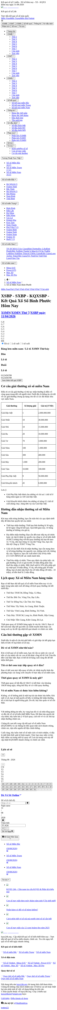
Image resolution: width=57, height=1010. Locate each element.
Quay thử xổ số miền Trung (38, 976)
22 (51, 787)
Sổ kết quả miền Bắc (20, 103)
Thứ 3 (14, 39)
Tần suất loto (17, 120)
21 (47, 787)
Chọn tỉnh (5, 823)
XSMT (11, 24)
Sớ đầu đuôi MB (19, 125)
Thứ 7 (14, 49)
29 (15, 784)
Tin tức (22, 26)
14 (19, 787)
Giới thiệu (5, 998)
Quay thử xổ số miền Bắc (14, 976)
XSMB (4, 24)
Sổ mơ (14, 26)
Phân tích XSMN (19, 140)
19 (39, 787)
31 (23, 784)
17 (31, 787)
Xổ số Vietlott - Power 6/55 (39, 963)
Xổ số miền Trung (26, 952)
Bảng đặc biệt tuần (19, 113)
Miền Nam (5, 18)
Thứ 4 (14, 41)
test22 (6, 1008)
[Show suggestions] (3, 828)
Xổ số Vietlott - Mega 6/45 (14, 963)
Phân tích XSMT (19, 138)
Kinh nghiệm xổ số (20, 148)
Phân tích (6, 26)
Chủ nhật (15, 51)
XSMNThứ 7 (20, 312)
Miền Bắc (24, 18)
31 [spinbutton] (2, 808)
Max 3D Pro (11, 275)
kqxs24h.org (22, 984)
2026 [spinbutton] (3, 817)
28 (11, 784)
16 (27, 787)
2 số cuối (15, 343)
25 (11, 790)
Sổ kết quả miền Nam (21, 107)
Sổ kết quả (27, 24)
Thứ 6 (14, 46)
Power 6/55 (11, 270)
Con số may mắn (19, 151)
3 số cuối (26, 343)
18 (35, 787)
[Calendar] (3, 820)
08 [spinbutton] (2, 813)
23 (3, 790)
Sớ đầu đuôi (48, 24)
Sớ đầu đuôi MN (19, 130)
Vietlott (31, 18)
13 (15, 787)
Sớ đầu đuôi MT (18, 128)
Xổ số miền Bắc (10, 952)
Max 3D (9, 272)
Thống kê (37, 24)
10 (3, 787)
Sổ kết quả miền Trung (21, 105)
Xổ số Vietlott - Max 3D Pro (32, 965)
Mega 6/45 (10, 268)
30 (19, 784)
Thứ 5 (14, 44)
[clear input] (27, 803)
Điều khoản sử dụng (19, 998)
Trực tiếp (15, 53)
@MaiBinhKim (20, 1003)
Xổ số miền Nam (43, 952)
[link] (7, 280)
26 (3, 784)
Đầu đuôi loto (17, 118)
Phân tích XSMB (19, 135)
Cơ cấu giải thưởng (20, 153)
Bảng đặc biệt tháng (20, 115)
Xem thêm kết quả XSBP (12, 380)
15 (23, 787)
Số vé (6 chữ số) (8, 800)
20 (43, 787)
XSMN (18, 24)
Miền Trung (15, 18)
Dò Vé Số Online (10, 795)
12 (11, 787)
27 (7, 784)
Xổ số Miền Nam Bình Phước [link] (19, 285)
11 (7, 787)
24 (7, 790)
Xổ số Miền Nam (13, 282)
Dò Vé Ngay (6, 831)
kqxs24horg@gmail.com (11, 994)
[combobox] (13, 825)
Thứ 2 (14, 37)
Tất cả (6, 343)
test (2, 1008)
